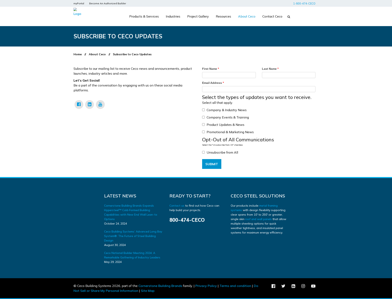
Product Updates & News (225, 125)
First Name (210, 68)
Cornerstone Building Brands (160, 286)
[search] (288, 16)
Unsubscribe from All (222, 152)
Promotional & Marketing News (230, 132)
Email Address (213, 82)
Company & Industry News (227, 110)
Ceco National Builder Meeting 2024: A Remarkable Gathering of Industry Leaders (132, 255)
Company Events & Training (228, 117)
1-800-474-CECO (304, 3)
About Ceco (97, 54)
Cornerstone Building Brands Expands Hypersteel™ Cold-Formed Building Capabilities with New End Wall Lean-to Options (130, 212)
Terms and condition (235, 286)
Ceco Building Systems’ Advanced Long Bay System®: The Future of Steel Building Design (133, 236)
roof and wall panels (258, 219)
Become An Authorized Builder (107, 3)
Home (78, 54)
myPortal (79, 3)
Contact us (177, 205)
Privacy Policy (206, 286)
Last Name (270, 68)
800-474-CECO (187, 220)
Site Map (148, 291)
